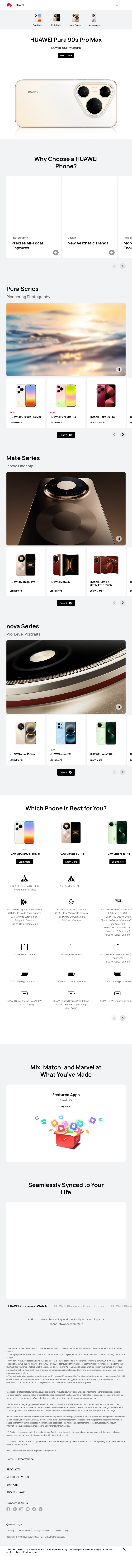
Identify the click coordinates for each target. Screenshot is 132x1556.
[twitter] (15, 1509)
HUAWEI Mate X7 (60, 582)
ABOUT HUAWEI (16, 1492)
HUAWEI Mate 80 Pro (22, 582)
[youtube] (28, 1509)
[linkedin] (40, 1509)
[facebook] (8, 1509)
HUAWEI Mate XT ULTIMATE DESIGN (101, 583)
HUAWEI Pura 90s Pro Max (66, 40)
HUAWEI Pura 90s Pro (63, 416)
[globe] (7, 1524)
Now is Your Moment (66, 47)
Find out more (30, 1552)
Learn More (66, 55)
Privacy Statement (42, 1530)
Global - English (16, 1524)
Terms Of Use (24, 1530)
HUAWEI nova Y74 (60, 754)
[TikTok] (34, 1509)
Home (10, 1459)
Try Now (65, 1106)
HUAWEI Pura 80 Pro (102, 416)
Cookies (57, 1530)
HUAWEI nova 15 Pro (102, 754)
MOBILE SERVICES (17, 1477)
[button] (117, 4)
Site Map (10, 1530)
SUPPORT (12, 1484)
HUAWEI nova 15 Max (22, 754)
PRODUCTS (13, 1469)
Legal (67, 1530)
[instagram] (21, 1509)
